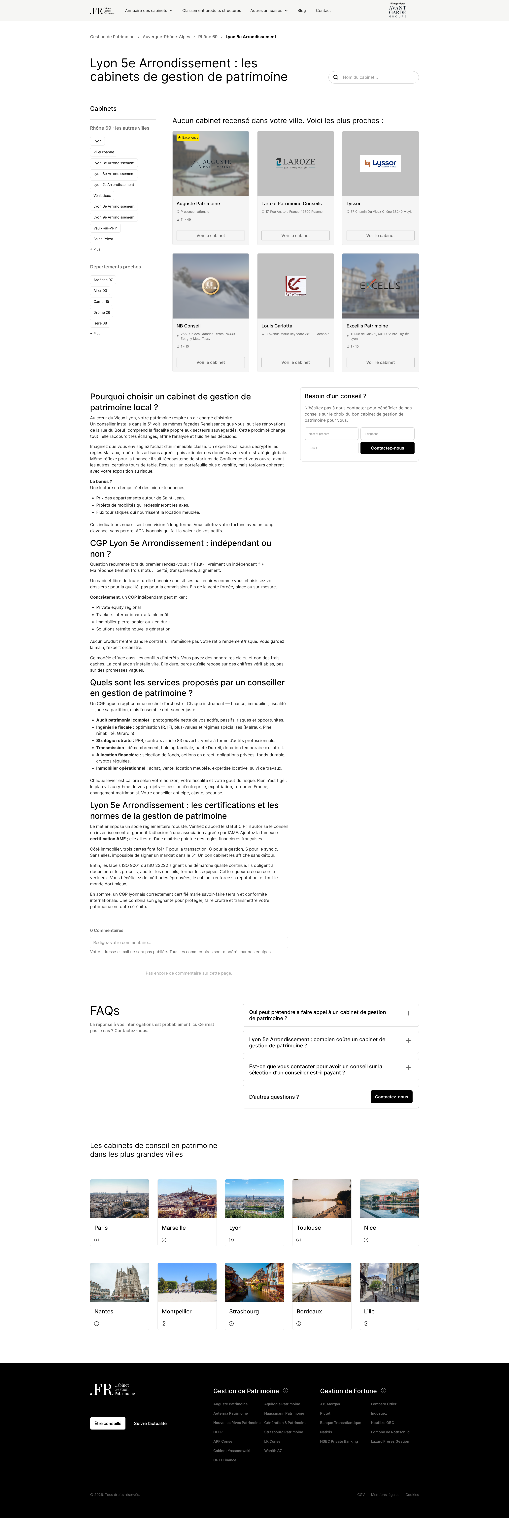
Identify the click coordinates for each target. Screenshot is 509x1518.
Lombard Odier (383, 1404)
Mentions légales (385, 1494)
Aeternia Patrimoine (230, 1413)
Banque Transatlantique (340, 1422)
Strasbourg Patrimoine (283, 1432)
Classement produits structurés (211, 10)
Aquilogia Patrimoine (282, 1404)
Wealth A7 (273, 1450)
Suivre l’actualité (150, 1423)
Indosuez (379, 1413)
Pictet (325, 1413)
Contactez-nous (391, 1096)
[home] (102, 10)
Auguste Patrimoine (230, 1404)
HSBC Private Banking (339, 1441)
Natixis (326, 1432)
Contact (323, 10)
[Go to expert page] (211, 163)
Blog (301, 10)
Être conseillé (107, 1423)
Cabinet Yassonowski (231, 1450)
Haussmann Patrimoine (284, 1413)
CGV (361, 1494)
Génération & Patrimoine (285, 1422)
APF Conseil (223, 1441)
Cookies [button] (412, 1494)
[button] (149, 11)
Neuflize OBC (382, 1422)
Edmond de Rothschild (390, 1432)
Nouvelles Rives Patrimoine (237, 1422)
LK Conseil (273, 1441)
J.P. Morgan (330, 1404)
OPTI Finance (224, 1460)
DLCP (218, 1432)
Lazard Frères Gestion (390, 1441)
